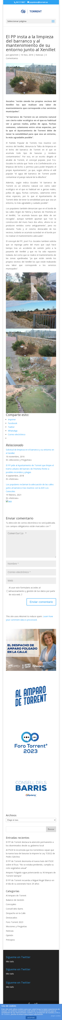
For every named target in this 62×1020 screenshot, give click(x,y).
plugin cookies (56, 1016)
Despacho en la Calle (16, 913)
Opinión (9, 935)
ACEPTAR (31, 1018)
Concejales (11, 904)
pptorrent (14, 54)
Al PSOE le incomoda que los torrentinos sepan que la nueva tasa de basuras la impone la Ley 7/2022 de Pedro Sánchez (30, 853)
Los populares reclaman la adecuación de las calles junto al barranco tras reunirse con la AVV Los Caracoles (30, 488)
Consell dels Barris (14, 908)
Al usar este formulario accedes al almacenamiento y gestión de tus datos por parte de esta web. (32, 591)
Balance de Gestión (15, 900)
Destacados (11, 917)
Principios (10, 939)
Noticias (39, 54)
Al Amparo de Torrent (16, 895)
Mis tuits (10, 961)
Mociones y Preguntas (16, 926)
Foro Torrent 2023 (14, 922)
